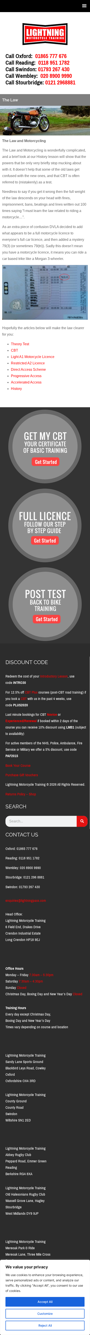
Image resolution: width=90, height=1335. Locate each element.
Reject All (45, 1325)
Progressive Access (26, 376)
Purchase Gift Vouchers (21, 775)
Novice (52, 714)
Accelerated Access (26, 382)
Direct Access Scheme (28, 369)
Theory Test (20, 344)
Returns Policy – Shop (20, 794)
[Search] (82, 821)
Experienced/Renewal (21, 721)
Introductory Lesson (54, 676)
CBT (14, 350)
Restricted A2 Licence (28, 363)
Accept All (45, 1302)
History (16, 389)
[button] (84, 5)
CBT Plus (31, 692)
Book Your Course (18, 765)
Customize (45, 1313)
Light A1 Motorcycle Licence (32, 357)
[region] (45, 1297)
